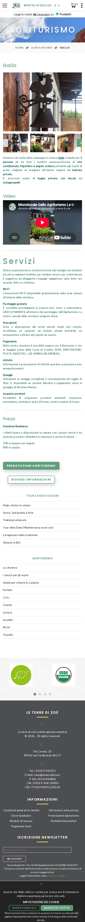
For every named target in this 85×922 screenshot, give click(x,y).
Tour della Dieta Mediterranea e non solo (28, 527)
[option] (42, 101)
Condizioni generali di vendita (21, 810)
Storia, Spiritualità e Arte (18, 512)
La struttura (10, 567)
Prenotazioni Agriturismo (31, 466)
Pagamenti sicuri (21, 826)
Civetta (7, 605)
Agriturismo (41, 47)
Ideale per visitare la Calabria (21, 582)
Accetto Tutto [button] (57, 908)
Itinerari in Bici (12, 542)
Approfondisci (24, 908)
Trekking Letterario (14, 520)
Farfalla (7, 590)
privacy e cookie (56, 875)
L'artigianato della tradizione (20, 535)
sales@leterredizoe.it (47, 774)
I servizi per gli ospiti (15, 575)
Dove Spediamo (21, 815)
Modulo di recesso (21, 820)
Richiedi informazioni (31, 480)
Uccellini (8, 620)
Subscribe (15, 858)
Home (19, 47)
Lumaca (7, 612)
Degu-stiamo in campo (17, 505)
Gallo (6, 597)
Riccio (6, 627)
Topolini (8, 634)
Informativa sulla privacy (64, 810)
